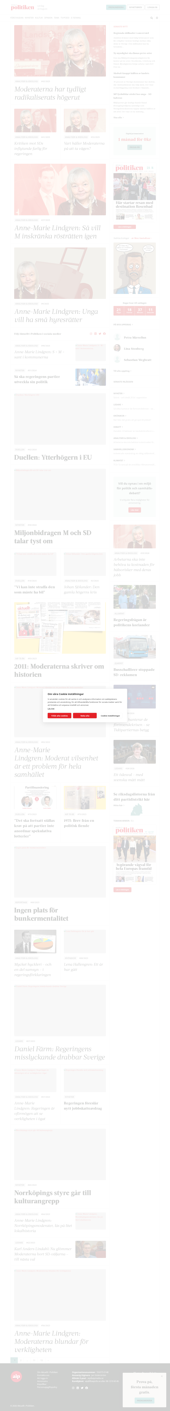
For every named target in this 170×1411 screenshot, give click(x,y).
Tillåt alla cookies (59, 715)
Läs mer (51, 708)
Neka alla (85, 715)
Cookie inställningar (110, 715)
